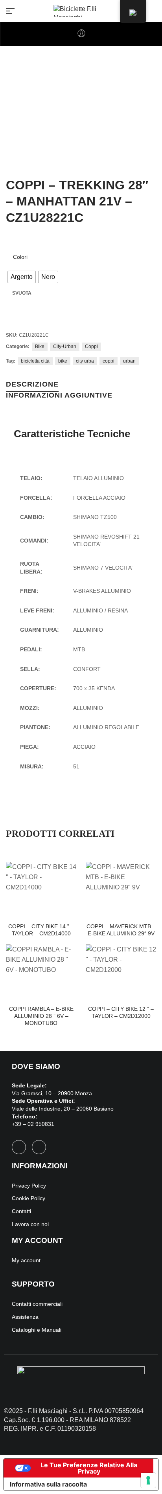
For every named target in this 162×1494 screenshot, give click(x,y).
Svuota (21, 293)
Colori (20, 257)
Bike (39, 346)
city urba (85, 361)
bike (62, 361)
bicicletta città (35, 361)
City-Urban (64, 346)
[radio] (21, 277)
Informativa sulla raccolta (48, 1484)
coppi (108, 361)
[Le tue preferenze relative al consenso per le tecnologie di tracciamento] (148, 1480)
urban (129, 361)
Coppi (91, 346)
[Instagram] (39, 1147)
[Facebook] (19, 1147)
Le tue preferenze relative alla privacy (88, 1468)
